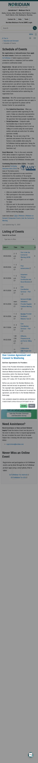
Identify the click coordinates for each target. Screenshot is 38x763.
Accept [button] (23, 406)
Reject (32, 406)
